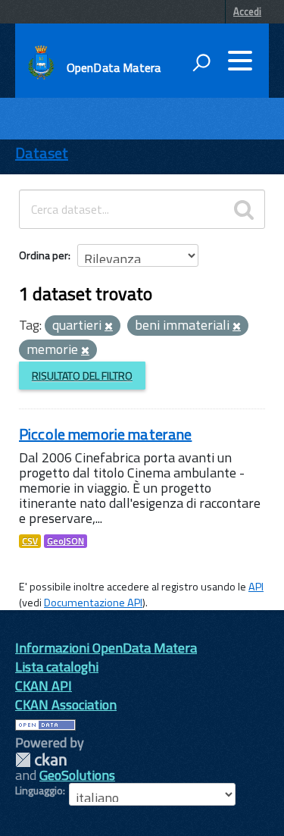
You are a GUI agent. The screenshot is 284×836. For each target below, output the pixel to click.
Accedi (247, 11)
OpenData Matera (114, 67)
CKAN (41, 760)
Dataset (41, 152)
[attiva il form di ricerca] (201, 62)
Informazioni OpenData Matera (106, 647)
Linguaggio (39, 790)
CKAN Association (66, 704)
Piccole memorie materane (105, 434)
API (256, 586)
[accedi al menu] (240, 61)
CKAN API (43, 685)
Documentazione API (93, 602)
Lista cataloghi (56, 666)
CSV (30, 541)
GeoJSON (65, 541)
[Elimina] (109, 327)
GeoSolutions (77, 775)
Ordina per (43, 255)
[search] (244, 209)
